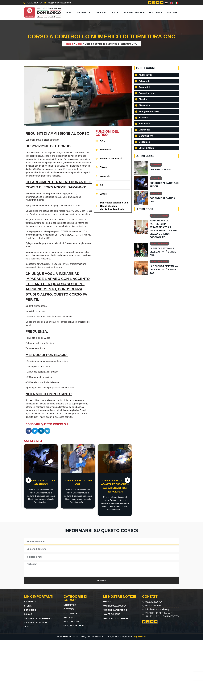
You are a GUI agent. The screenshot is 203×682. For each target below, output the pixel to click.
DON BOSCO (30, 610)
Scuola (99, 13)
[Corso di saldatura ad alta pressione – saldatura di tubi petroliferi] (115, 458)
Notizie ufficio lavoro (115, 618)
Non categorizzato (159, 216)
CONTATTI (172, 13)
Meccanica (105, 149)
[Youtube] (162, 2)
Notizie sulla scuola (114, 606)
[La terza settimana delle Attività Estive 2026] (141, 250)
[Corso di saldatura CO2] (78, 458)
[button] (29, 431)
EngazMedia (140, 636)
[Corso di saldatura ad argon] (41, 458)
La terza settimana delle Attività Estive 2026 (163, 251)
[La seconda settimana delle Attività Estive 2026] (141, 268)
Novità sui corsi (112, 614)
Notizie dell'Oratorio (115, 610)
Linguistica (70, 605)
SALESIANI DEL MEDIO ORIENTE (39, 618)
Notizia (107, 602)
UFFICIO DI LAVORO (132, 13)
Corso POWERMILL (161, 169)
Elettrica (69, 609)
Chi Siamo (82, 13)
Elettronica (70, 613)
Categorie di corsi (74, 626)
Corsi (79, 43)
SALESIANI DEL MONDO (35, 622)
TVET (112, 13)
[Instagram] (153, 2)
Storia (27, 606)
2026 (26, 626)
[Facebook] (149, 2)
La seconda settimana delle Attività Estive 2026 (164, 269)
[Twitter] (158, 2)
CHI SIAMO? (30, 602)
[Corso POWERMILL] (141, 168)
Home (69, 13)
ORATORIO (154, 13)
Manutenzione (71, 621)
